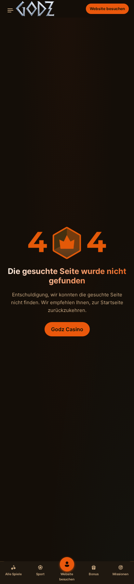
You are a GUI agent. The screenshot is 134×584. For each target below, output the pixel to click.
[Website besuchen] (67, 564)
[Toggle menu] (10, 10)
